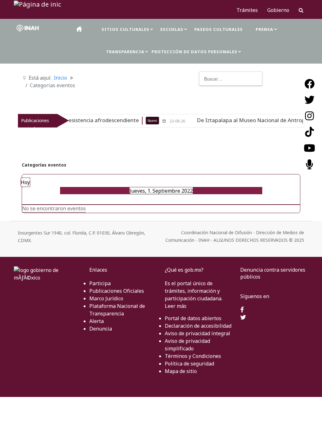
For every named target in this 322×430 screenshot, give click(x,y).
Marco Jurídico (106, 298)
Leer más (175, 306)
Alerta (96, 321)
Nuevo (143, 120)
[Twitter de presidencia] (243, 317)
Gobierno (278, 10)
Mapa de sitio (181, 371)
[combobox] (230, 78)
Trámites (247, 10)
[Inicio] (79, 29)
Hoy (25, 182)
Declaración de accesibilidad (198, 325)
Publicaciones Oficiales (116, 290)
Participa (100, 283)
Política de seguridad (189, 363)
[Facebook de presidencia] (242, 310)
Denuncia (100, 328)
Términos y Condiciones (193, 356)
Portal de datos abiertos (193, 318)
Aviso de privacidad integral (197, 333)
